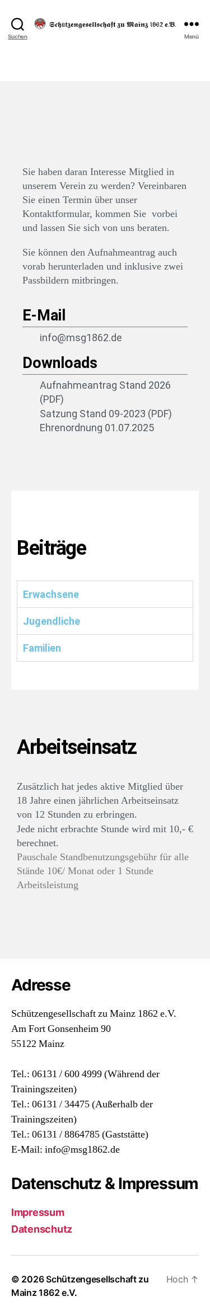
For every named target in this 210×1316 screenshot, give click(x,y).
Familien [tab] (42, 648)
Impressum (37, 1212)
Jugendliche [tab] (51, 621)
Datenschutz (41, 1229)
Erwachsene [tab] (51, 594)
